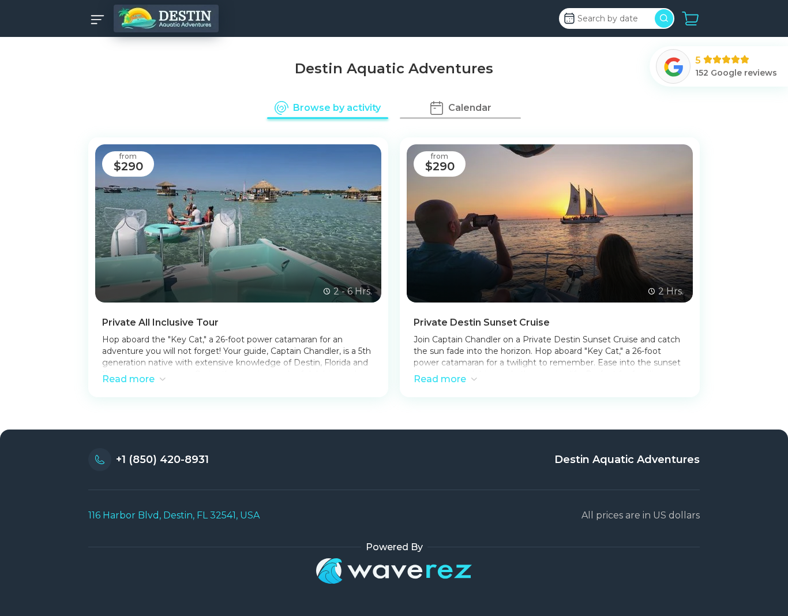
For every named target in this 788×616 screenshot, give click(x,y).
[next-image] (365, 223)
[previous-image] (110, 223)
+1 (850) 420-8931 (162, 459)
